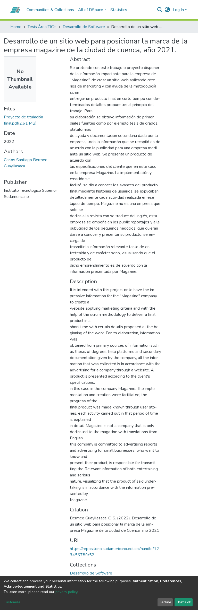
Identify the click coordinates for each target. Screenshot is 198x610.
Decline (165, 602)
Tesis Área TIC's (42, 27)
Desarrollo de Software (84, 27)
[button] (167, 10)
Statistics (118, 10)
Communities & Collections (50, 10)
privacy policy (66, 591)
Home (15, 27)
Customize (12, 602)
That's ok (183, 602)
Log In (178, 10)
